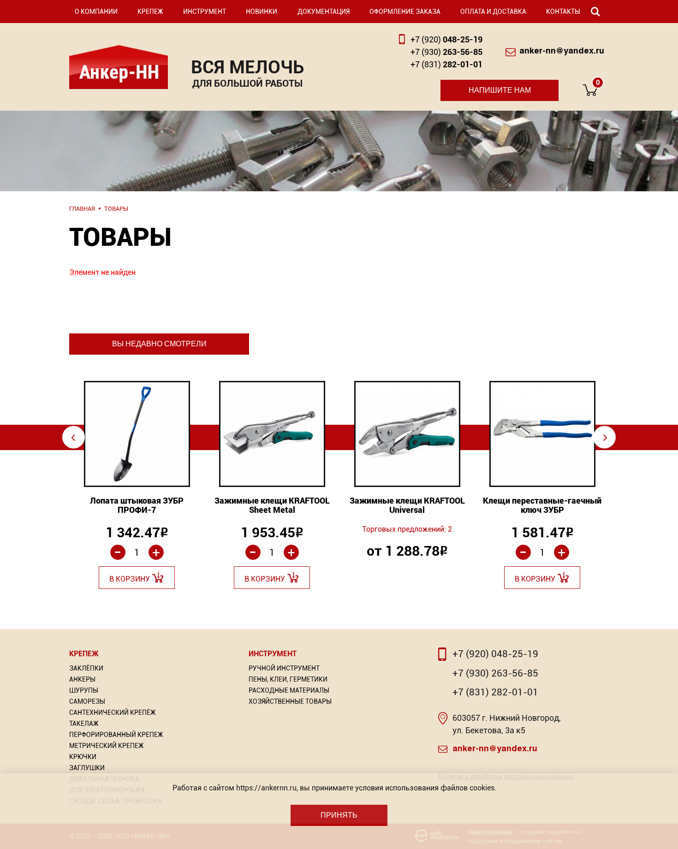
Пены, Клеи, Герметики (288, 679)
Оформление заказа (404, 11)
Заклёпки (86, 668)
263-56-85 (446, 52)
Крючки (82, 756)
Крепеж (150, 11)
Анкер (118, 67)
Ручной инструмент (284, 668)
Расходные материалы (289, 690)
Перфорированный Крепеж (116, 734)
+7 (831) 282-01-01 (495, 692)
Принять (339, 815)
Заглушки (87, 768)
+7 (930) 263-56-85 (495, 673)
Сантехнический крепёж (112, 712)
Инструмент (204, 11)
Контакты (563, 11)
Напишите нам (500, 90)
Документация (323, 11)
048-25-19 (446, 39)
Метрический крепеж (106, 745)
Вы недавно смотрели (159, 344)
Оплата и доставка (493, 11)
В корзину (129, 579)
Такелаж (84, 723)
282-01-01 (446, 64)
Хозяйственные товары (290, 701)
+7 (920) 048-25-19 (495, 653)
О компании (96, 11)
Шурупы (83, 690)
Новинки (261, 11)
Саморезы (87, 701)
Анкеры (82, 679)
